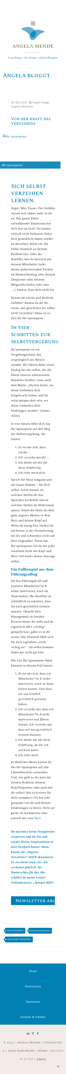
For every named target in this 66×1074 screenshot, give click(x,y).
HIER (32, 857)
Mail (37, 818)
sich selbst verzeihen (19, 939)
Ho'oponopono (15, 930)
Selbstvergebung (40, 930)
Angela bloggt (40, 102)
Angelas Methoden (22, 106)
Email (41, 1059)
